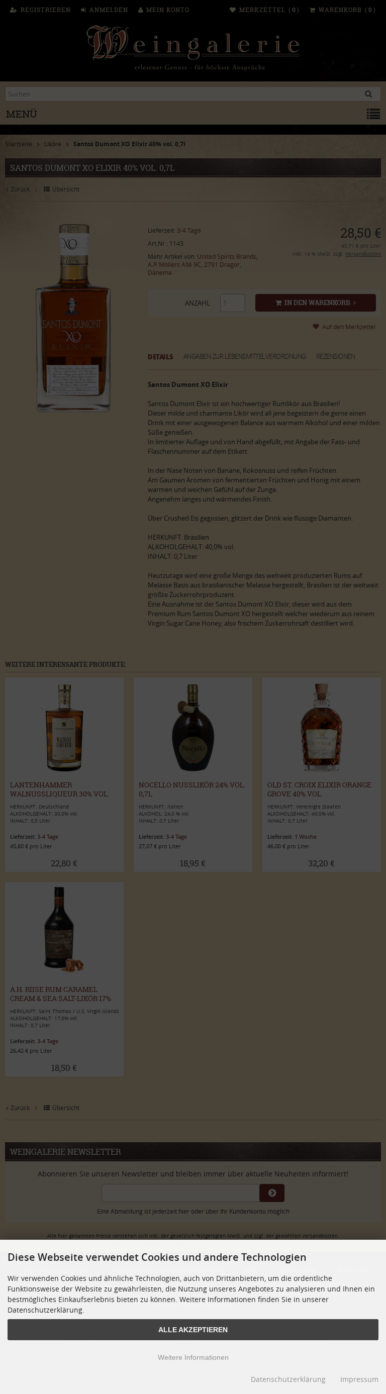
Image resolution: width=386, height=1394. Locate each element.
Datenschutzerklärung (288, 1379)
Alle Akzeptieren (193, 1330)
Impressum (359, 1379)
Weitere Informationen (193, 1357)
